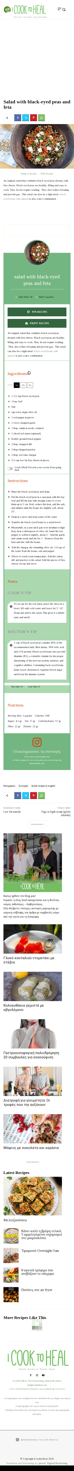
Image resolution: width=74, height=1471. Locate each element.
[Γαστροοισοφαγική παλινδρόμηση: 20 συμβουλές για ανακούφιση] (32, 1034)
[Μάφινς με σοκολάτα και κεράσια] (32, 1128)
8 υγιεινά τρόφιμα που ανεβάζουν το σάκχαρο (37, 1271)
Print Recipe (47, 173)
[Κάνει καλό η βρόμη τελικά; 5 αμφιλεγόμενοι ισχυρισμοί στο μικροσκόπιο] (11, 1235)
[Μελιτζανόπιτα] (32, 1196)
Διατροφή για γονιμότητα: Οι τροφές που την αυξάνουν (26, 1102)
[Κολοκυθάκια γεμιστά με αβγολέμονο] (32, 986)
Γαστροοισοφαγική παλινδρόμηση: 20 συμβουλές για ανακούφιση (31, 1055)
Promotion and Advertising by (23, 1463)
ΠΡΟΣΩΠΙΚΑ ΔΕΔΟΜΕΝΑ (39, 1389)
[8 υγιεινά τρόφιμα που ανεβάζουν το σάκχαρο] (11, 1275)
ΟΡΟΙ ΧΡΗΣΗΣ (16, 1389)
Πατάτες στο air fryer (36, 1290)
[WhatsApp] (41, 117)
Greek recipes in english (43, 785)
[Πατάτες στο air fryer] (11, 1294)
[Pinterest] (33, 117)
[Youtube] (43, 1375)
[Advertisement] (37, 58)
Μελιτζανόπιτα (15, 1220)
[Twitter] (25, 117)
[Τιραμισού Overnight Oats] (11, 1255)
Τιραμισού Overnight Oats (40, 1251)
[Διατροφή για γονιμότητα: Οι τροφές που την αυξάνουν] (32, 1081)
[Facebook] (17, 117)
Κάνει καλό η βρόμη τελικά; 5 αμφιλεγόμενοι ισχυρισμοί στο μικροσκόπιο (41, 1234)
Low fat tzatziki (12, 811)
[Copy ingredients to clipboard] (29, 373)
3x (30, 385)
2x (23, 385)
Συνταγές (23, 785)
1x (16, 385)
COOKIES (59, 1389)
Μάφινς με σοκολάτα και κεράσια (31, 1148)
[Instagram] (37, 1375)
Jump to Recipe (29, 173)
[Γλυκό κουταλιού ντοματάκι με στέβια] (32, 939)
